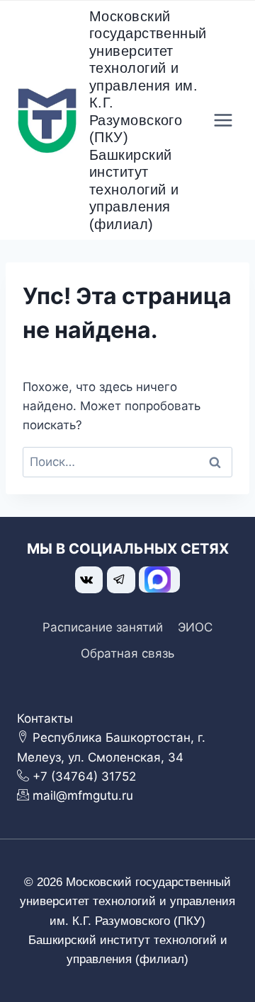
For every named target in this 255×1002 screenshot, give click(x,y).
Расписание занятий (102, 627)
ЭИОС (195, 627)
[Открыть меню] (223, 120)
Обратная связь (127, 653)
